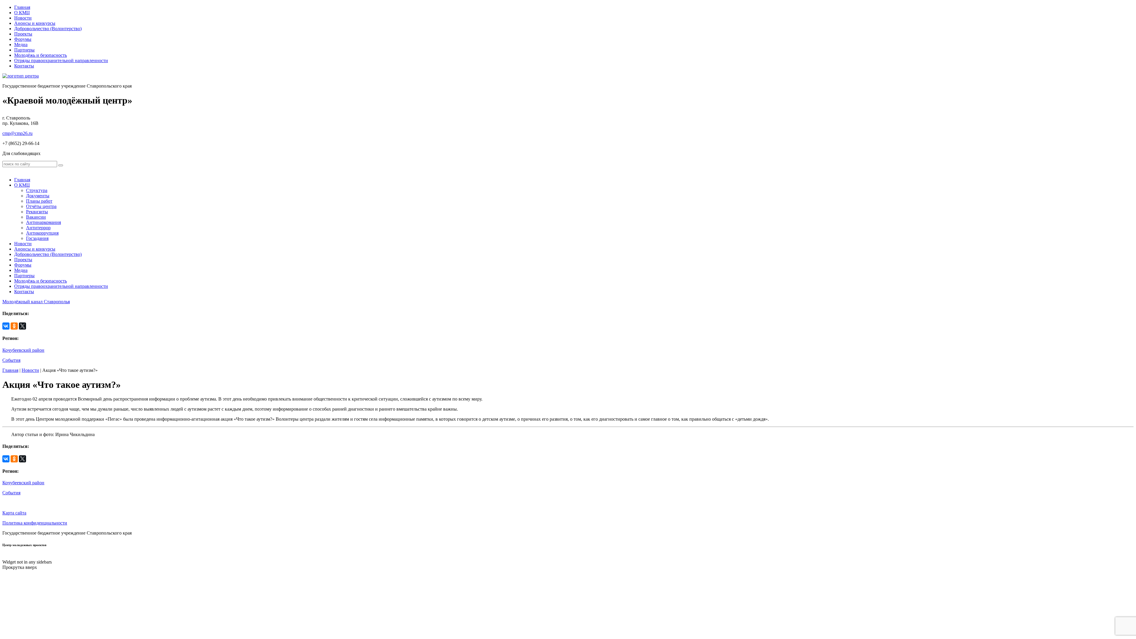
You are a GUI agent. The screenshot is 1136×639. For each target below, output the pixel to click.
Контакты (24, 65)
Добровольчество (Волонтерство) (48, 28)
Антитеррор (38, 227)
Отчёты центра (41, 206)
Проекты (23, 33)
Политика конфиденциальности (34, 522)
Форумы (22, 39)
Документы (37, 195)
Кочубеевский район (23, 350)
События (11, 360)
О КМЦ (22, 12)
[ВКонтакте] (5, 326)
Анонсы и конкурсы (34, 23)
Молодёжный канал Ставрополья (36, 301)
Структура (36, 190)
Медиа (21, 44)
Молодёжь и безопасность (40, 55)
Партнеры (24, 49)
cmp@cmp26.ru (17, 133)
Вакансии (36, 217)
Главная (22, 7)
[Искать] (60, 165)
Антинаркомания (43, 222)
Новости (23, 17)
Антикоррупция (42, 232)
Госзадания (37, 238)
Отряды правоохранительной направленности (61, 60)
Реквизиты (37, 211)
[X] (22, 326)
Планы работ (39, 201)
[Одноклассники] (14, 326)
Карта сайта (14, 512)
